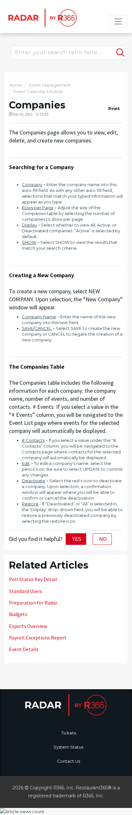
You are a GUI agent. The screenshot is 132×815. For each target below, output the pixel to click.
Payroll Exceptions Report (38, 637)
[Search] (119, 50)
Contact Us (68, 761)
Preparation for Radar (33, 602)
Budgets (18, 614)
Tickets (68, 732)
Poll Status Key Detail (33, 579)
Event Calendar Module (38, 91)
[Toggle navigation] (118, 21)
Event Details (23, 649)
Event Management (49, 85)
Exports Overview (28, 626)
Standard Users (25, 591)
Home (15, 85)
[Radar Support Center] (41, 17)
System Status (68, 747)
